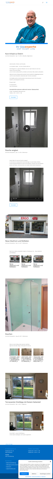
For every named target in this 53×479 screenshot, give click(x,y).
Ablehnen (34, 473)
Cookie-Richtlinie (28, 476)
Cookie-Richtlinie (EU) (10, 468)
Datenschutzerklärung (36, 476)
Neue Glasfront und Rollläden (17, 241)
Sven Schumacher (11, 56)
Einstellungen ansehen (45, 473)
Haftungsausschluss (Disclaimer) (13, 464)
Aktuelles (25, 56)
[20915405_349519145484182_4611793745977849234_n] (26, 355)
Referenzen (24, 152)
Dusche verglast (11, 150)
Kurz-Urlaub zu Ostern (14, 54)
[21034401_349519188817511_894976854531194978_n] (15, 355)
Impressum (43, 476)
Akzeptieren (24, 473)
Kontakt (13, 97)
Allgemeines (29, 56)
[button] (50, 461)
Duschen (8, 334)
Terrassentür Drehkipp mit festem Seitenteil (23, 402)
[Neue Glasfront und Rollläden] (15, 262)
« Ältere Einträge (8, 444)
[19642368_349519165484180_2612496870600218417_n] (38, 355)
